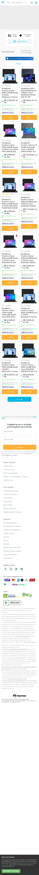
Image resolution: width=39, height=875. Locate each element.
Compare (7, 86)
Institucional (7, 466)
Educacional (7, 501)
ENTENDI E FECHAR (11, 871)
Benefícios (22, 41)
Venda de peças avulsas (12, 551)
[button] (36, 3)
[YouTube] (22, 569)
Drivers (6, 540)
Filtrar (18, 64)
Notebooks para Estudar (12, 512)
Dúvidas (6, 537)
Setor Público (8, 498)
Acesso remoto (9, 533)
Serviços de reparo (10, 554)
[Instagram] (11, 569)
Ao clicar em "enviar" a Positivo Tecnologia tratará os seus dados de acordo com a (19, 453)
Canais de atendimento (12, 530)
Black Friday (7, 505)
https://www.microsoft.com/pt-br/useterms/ (15, 649)
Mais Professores (9, 508)
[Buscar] (8, 2)
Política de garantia (10, 473)
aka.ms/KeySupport (22, 636)
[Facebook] (5, 569)
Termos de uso (8, 469)
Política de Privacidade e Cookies (15, 476)
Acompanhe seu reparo (12, 526)
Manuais (6, 544)
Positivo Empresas (10, 494)
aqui (32, 865)
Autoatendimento (10, 523)
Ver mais (19, 399)
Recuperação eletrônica (12, 547)
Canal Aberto (8, 558)
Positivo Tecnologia (10, 491)
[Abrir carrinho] (31, 3)
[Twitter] (16, 569)
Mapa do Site (8, 480)
